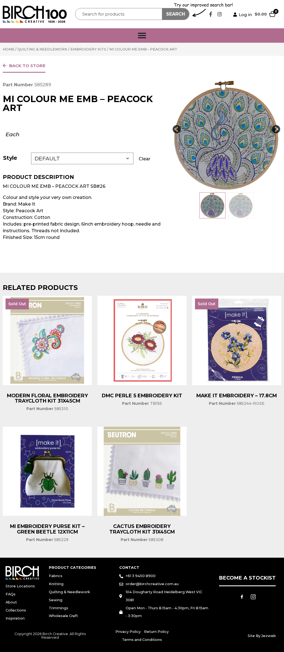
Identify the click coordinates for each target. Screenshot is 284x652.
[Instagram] (219, 14)
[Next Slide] (276, 130)
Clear (144, 158)
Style (10, 158)
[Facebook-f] (210, 14)
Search (175, 14)
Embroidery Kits (88, 49)
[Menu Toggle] (142, 35)
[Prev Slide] (177, 130)
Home (8, 49)
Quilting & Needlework (42, 49)
